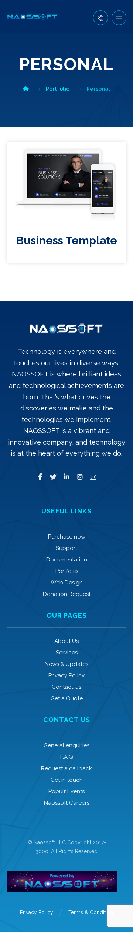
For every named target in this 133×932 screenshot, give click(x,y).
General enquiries (66, 745)
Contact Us (66, 687)
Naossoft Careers (66, 802)
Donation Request (67, 594)
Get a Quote (67, 698)
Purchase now (66, 536)
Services (67, 652)
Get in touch (67, 780)
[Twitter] (53, 477)
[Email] (93, 477)
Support (66, 548)
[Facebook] (40, 477)
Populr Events (66, 791)
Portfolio (66, 571)
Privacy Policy (66, 675)
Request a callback (66, 768)
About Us (66, 641)
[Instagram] (79, 477)
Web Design (67, 582)
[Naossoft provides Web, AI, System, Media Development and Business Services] (32, 16)
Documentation (66, 559)
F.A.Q (66, 757)
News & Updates (66, 664)
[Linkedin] (66, 477)
